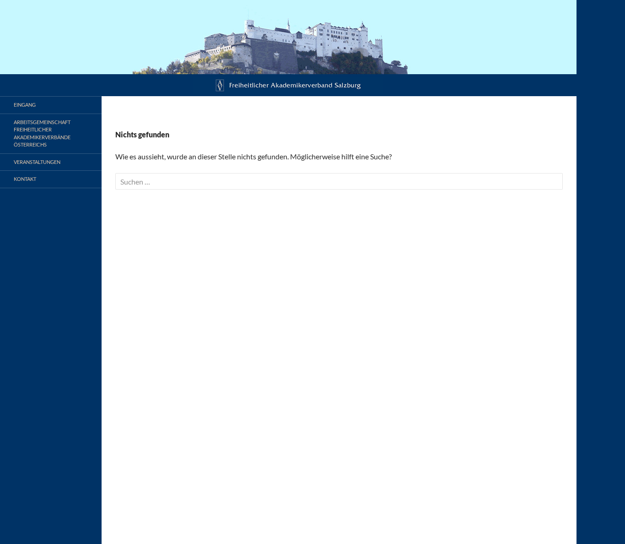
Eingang (25, 105)
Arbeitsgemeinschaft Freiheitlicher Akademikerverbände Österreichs (42, 133)
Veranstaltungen (37, 162)
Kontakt (25, 179)
